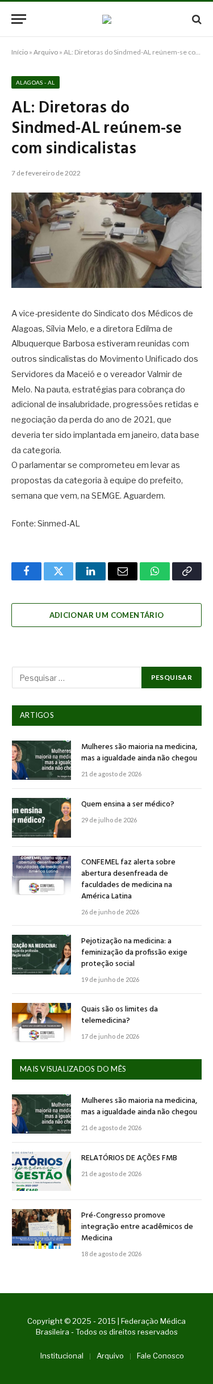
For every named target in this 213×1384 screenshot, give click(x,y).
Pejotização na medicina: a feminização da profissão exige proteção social (134, 953)
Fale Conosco (160, 1355)
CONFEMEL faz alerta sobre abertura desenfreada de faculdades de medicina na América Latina (128, 879)
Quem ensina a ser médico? (127, 804)
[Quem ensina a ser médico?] (41, 817)
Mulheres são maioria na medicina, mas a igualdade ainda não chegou (139, 753)
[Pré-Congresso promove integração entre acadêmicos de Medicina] (41, 1228)
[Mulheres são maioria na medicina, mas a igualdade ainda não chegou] (41, 760)
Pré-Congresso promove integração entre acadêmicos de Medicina (137, 1227)
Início (19, 52)
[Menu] (18, 19)
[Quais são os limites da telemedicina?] (41, 1022)
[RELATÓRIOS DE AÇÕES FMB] (41, 1171)
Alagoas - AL (35, 82)
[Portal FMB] (106, 19)
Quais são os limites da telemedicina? (119, 1015)
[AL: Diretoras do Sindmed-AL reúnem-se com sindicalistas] (106, 240)
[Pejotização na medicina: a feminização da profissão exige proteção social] (41, 954)
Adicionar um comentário (106, 615)
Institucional (61, 1355)
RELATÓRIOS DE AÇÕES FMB (129, 1158)
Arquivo (46, 52)
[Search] (196, 19)
